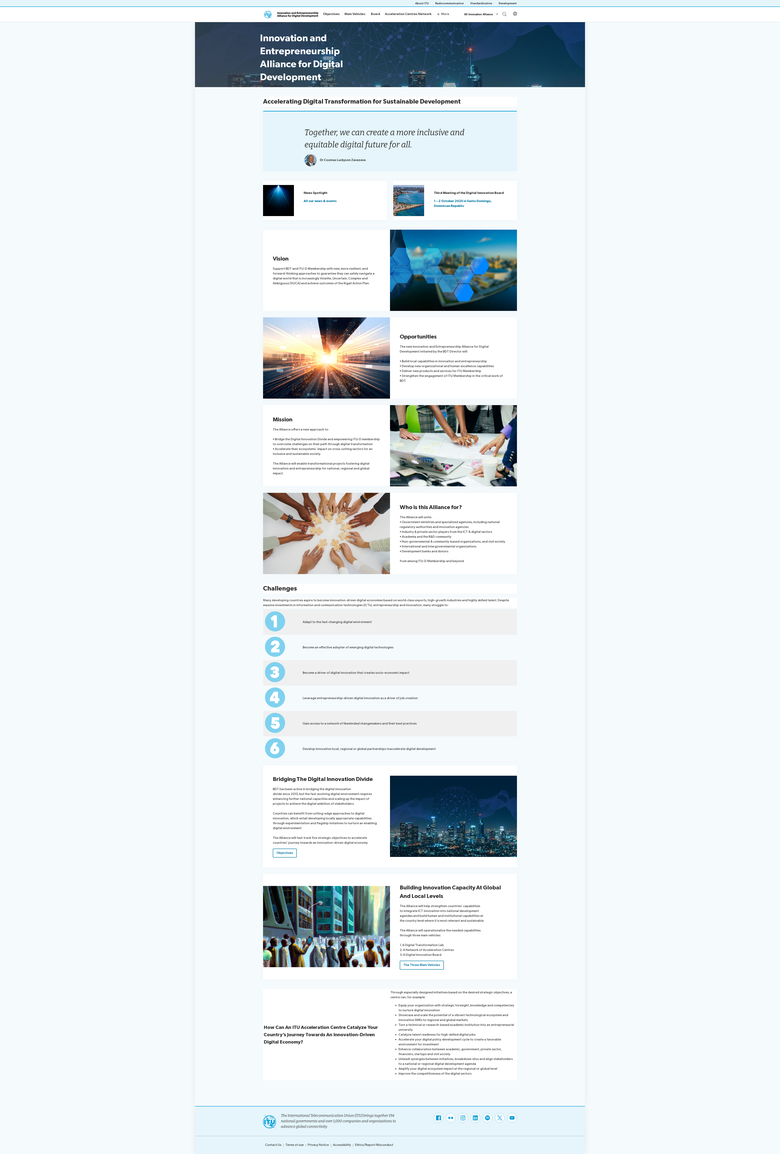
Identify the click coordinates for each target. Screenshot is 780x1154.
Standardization (481, 3)
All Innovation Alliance (478, 14)
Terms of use (294, 1145)
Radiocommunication (449, 3)
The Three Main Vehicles (421, 965)
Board (375, 14)
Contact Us (273, 1145)
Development (508, 3)
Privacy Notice (318, 1145)
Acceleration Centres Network (408, 14)
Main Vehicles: (355, 14)
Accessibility (342, 1145)
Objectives (331, 14)
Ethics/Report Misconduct (374, 1145)
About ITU (422, 3)
